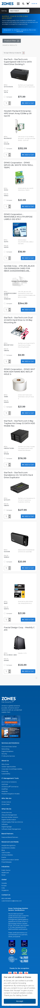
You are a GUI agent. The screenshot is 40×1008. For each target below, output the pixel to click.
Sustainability (6, 773)
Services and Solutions (10, 743)
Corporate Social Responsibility (12, 769)
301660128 (7, 299)
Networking (5, 749)
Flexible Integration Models (10, 794)
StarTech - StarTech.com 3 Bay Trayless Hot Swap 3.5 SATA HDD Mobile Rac (19, 423)
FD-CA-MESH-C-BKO (10, 655)
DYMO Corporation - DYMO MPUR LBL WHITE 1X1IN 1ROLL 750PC (18, 165)
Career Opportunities (9, 766)
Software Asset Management (11, 829)
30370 (6, 241)
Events (4, 857)
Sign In (34, 3)
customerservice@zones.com (12, 901)
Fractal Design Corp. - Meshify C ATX (19, 628)
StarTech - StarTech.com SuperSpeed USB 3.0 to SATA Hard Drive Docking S (18, 61)
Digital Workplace (7, 751)
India (3, 888)
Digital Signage (7, 826)
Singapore (5, 890)
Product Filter (10, 41)
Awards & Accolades (8, 848)
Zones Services (7, 812)
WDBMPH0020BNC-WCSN (10, 294)
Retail (3, 875)
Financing (5, 771)
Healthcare (5, 872)
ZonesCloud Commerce (10, 786)
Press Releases (6, 862)
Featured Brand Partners (10, 837)
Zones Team (6, 804)
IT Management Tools (10, 778)
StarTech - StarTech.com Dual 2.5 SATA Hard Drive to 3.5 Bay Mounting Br (18, 320)
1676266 (6, 454)
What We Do (6, 809)
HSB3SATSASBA (9, 448)
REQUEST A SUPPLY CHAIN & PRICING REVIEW (20, 30)
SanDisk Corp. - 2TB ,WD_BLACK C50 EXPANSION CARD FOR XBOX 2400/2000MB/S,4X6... (19, 268)
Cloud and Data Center (9, 746)
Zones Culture (6, 802)
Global (4, 879)
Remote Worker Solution (10, 817)
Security (4, 753)
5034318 (6, 144)
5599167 (6, 660)
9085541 (6, 557)
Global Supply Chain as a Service (12, 822)
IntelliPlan (5, 789)
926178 (6, 247)
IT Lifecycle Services (8, 756)
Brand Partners (7, 834)
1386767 (6, 505)
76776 (6, 92)
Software (5, 824)
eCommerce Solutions (9, 782)
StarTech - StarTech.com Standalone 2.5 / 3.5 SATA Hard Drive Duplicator (18, 475)
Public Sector (6, 870)
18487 (6, 603)
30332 (6, 190)
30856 (6, 396)
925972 (6, 609)
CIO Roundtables (7, 855)
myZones (5, 784)
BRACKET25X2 (8, 345)
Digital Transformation (9, 819)
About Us (5, 761)
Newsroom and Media (10, 842)
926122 (6, 195)
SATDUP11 (7, 500)
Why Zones (5, 764)
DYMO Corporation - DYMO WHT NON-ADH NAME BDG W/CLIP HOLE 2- (19, 371)
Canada (4, 883)
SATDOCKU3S (8, 86)
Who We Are (6, 798)
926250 (6, 402)
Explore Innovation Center (10, 859)
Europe (4, 885)
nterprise (5, 791)
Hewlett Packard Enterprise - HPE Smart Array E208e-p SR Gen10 (18, 113)
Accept (19, 1001)
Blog (3, 850)
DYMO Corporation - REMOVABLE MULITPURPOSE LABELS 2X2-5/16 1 (18, 216)
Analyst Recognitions (8, 845)
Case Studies (6, 852)
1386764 (6, 350)
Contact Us (6, 895)
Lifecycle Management (9, 815)
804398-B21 (8, 138)
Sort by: (10, 11)
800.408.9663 (6, 898)
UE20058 (7, 551)
